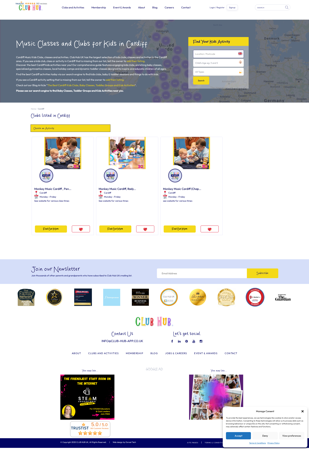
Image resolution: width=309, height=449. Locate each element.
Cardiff (43, 192)
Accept (238, 435)
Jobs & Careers (176, 353)
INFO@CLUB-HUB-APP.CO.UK (122, 341)
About (141, 7)
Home (33, 109)
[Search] (287, 7)
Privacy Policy (273, 443)
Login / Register (217, 7)
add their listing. (115, 79)
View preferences (291, 435)
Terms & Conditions (257, 443)
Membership (98, 7)
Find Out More (51, 229)
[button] (302, 411)
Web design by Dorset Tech (124, 442)
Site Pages (192, 443)
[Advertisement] (154, 395)
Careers (169, 7)
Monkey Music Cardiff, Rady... (117, 189)
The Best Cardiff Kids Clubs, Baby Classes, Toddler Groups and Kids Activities (91, 85)
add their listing (136, 61)
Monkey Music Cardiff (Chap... (182, 189)
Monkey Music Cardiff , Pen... (52, 189)
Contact (186, 7)
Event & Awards (122, 7)
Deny (265, 435)
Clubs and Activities (73, 7)
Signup (232, 7)
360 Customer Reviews (99, 428)
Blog (154, 7)
